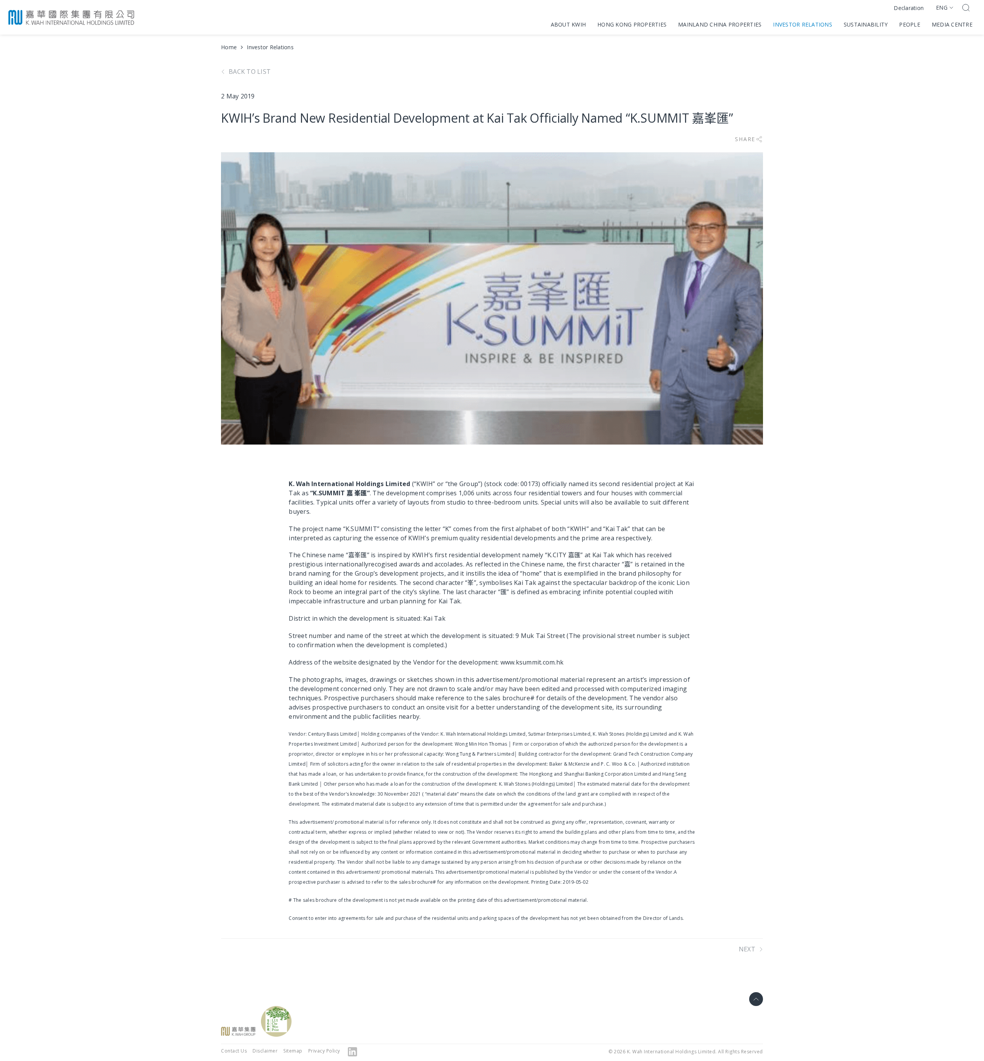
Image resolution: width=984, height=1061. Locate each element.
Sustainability (866, 24)
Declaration (909, 8)
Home (229, 47)
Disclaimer (265, 1051)
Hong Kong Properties (632, 24)
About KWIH (568, 24)
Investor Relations (802, 24)
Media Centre (952, 24)
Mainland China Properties (719, 24)
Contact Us (234, 1051)
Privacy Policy (324, 1051)
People (909, 24)
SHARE (745, 139)
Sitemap (293, 1051)
